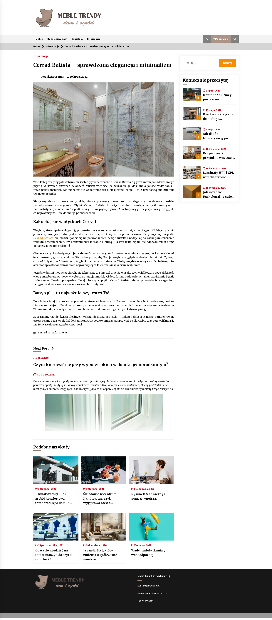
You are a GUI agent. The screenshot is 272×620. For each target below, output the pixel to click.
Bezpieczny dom (57, 39)
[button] (207, 39)
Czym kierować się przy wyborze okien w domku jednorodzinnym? (100, 364)
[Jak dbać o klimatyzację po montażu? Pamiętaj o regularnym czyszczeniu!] (192, 133)
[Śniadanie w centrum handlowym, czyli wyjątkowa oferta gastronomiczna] (103, 470)
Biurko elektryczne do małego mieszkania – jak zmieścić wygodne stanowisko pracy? (218, 116)
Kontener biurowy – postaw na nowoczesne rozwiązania (218, 97)
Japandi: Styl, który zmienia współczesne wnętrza (100, 554)
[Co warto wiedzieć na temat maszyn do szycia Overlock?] (55, 527)
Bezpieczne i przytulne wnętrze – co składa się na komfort (219, 155)
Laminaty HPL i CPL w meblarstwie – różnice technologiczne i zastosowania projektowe (218, 175)
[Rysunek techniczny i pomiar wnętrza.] (151, 470)
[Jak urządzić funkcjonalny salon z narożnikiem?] (192, 191)
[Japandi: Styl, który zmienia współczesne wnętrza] (103, 527)
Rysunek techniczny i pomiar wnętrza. (148, 496)
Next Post (41, 348)
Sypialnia (77, 39)
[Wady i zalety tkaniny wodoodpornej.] (151, 527)
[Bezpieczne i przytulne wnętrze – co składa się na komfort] (192, 152)
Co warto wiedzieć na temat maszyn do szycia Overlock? (54, 554)
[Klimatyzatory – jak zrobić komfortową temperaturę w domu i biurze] (55, 470)
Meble (39, 39)
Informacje (93, 39)
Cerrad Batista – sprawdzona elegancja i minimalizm (102, 65)
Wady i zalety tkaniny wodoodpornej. (148, 552)
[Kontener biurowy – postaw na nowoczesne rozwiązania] (192, 94)
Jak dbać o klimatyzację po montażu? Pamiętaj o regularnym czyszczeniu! (219, 136)
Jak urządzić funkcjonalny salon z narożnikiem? (218, 194)
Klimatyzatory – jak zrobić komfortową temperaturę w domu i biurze (52, 498)
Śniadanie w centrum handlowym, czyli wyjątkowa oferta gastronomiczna (100, 498)
